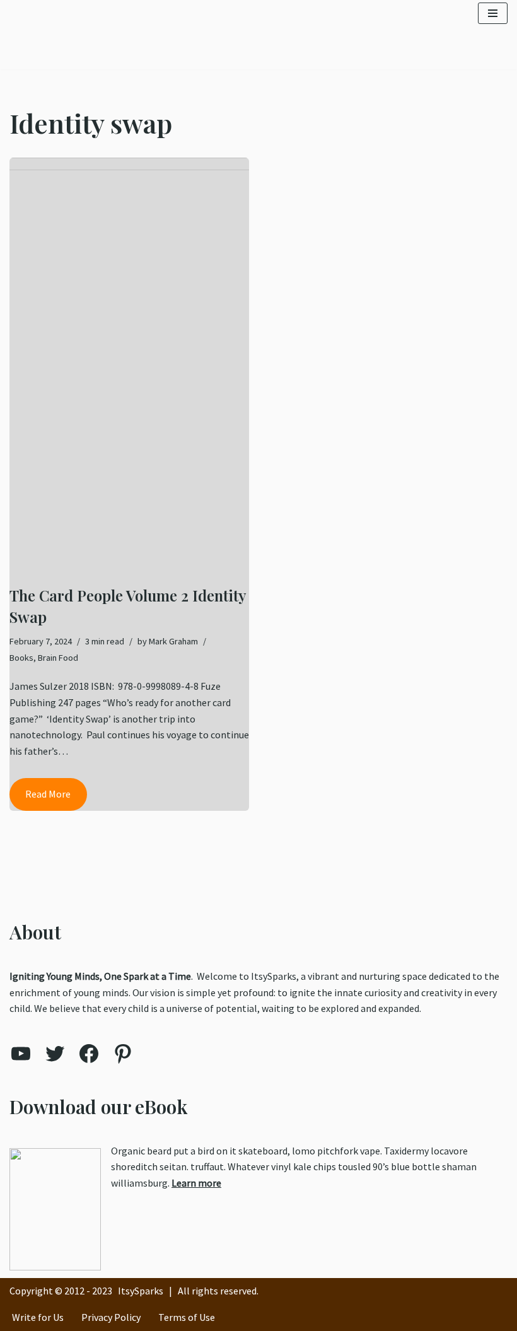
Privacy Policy (111, 1317)
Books (21, 657)
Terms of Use (186, 1317)
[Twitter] (55, 1053)
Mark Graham (173, 641)
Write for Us (38, 1317)
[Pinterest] (123, 1053)
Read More (40, 799)
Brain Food (58, 657)
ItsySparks (140, 1290)
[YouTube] (20, 1053)
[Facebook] (89, 1053)
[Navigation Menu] (493, 13)
